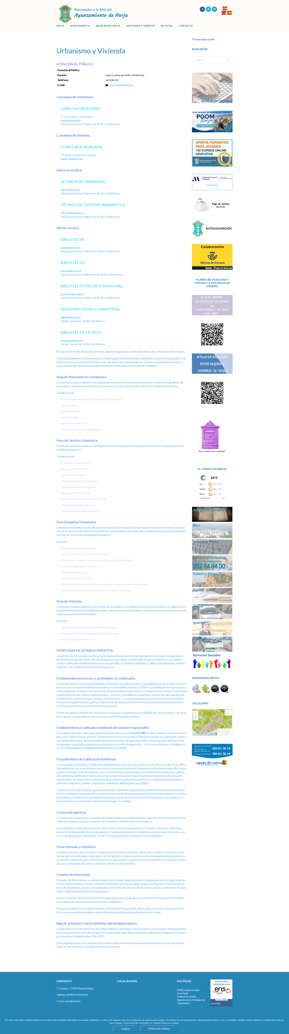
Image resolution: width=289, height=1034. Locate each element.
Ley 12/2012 (144, 712)
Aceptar (125, 1028)
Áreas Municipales (108, 26)
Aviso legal (182, 993)
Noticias (167, 26)
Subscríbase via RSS (204, 39)
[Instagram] (214, 9)
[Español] (225, 9)
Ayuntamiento (80, 26)
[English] (223, 13)
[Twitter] (208, 9)
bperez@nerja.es (71, 247)
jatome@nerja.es (71, 120)
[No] (285, 1025)
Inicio (60, 26)
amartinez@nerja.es (72, 340)
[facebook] (202, 9)
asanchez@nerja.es (72, 294)
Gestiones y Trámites (140, 26)
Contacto (186, 26)
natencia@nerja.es (72, 158)
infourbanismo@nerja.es (120, 85)
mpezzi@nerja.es (71, 189)
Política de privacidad (188, 989)
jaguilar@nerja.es (71, 317)
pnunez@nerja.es (71, 270)
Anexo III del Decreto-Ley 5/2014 (106, 748)
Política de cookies (186, 996)
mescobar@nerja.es (72, 213)
